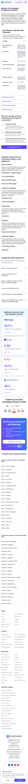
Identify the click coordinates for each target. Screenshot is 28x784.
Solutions (16, 624)
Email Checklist (4, 667)
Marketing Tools (18, 664)
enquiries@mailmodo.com (14, 761)
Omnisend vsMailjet (6, 574)
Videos (16, 659)
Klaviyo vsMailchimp (6, 469)
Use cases (3, 677)
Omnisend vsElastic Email (7, 580)
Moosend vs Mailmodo (6, 710)
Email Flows (4, 662)
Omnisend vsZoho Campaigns (9, 587)
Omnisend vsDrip (5, 600)
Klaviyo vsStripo (5, 528)
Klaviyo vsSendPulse (6, 518)
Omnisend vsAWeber (6, 567)
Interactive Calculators (19, 675)
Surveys (3, 642)
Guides (3, 682)
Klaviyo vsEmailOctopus (7, 508)
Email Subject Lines (5, 664)
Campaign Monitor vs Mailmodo (8, 723)
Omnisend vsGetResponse (8, 564)
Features (3, 619)
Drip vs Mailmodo (5, 715)
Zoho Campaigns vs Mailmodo (8, 708)
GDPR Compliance (18, 614)
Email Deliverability (5, 647)
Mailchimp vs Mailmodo (6, 690)
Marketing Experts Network (18, 671)
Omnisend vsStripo (6, 603)
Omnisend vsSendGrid (7, 554)
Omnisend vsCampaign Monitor (9, 561)
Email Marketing (4, 634)
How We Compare (7, 687)
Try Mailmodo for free (14, 147)
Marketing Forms (18, 667)
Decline (8, 780)
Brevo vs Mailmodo (5, 703)
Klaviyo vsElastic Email (7, 505)
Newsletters (17, 662)
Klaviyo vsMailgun (6, 495)
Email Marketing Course (6, 672)
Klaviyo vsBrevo (5, 476)
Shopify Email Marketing (6, 644)
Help (2, 616)
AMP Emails (4, 639)
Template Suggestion (19, 647)
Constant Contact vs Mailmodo (8, 695)
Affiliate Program (5, 626)
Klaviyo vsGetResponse (7, 489)
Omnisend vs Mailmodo (6, 705)
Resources (4, 651)
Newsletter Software (19, 644)
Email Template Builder (19, 634)
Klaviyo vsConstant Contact (8, 472)
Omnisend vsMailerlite (7, 557)
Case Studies (4, 680)
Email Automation (18, 642)
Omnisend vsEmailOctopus (8, 584)
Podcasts (16, 657)
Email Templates (5, 659)
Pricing (2, 614)
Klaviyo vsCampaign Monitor (8, 485)
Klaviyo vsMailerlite (6, 482)
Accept (20, 780)
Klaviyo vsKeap (5, 515)
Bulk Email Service (18, 639)
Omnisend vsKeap (6, 590)
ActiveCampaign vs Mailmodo (8, 692)
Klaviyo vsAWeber (6, 492)
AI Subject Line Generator (7, 675)
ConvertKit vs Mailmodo (6, 728)
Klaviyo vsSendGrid (6, 479)
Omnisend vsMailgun (6, 570)
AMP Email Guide (5, 654)
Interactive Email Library (19, 680)
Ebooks (16, 654)
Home (3, 611)
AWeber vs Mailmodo (6, 721)
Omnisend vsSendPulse (7, 593)
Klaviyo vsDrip (5, 524)
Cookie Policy (12, 777)
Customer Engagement (6, 636)
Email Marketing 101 (5, 657)
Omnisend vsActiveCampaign (8, 541)
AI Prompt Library (18, 677)
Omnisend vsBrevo (6, 551)
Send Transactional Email (20, 636)
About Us (3, 621)
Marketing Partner (5, 624)
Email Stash (3, 670)
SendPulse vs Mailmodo (6, 713)
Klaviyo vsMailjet (5, 498)
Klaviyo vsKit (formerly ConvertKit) (10, 502)
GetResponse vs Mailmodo (7, 718)
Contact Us (17, 619)
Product (3, 631)
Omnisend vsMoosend (7, 597)
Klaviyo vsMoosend (6, 521)
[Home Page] (6, 2)
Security (16, 621)
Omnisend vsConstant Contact (9, 548)
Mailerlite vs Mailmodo (6, 700)
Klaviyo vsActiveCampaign (8, 466)
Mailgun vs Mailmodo (6, 726)
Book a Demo (17, 616)
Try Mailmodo (19, 2)
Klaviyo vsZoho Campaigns (8, 511)
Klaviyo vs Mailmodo (6, 698)
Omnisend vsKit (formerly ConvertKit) (11, 577)
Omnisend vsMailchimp (7, 544)
